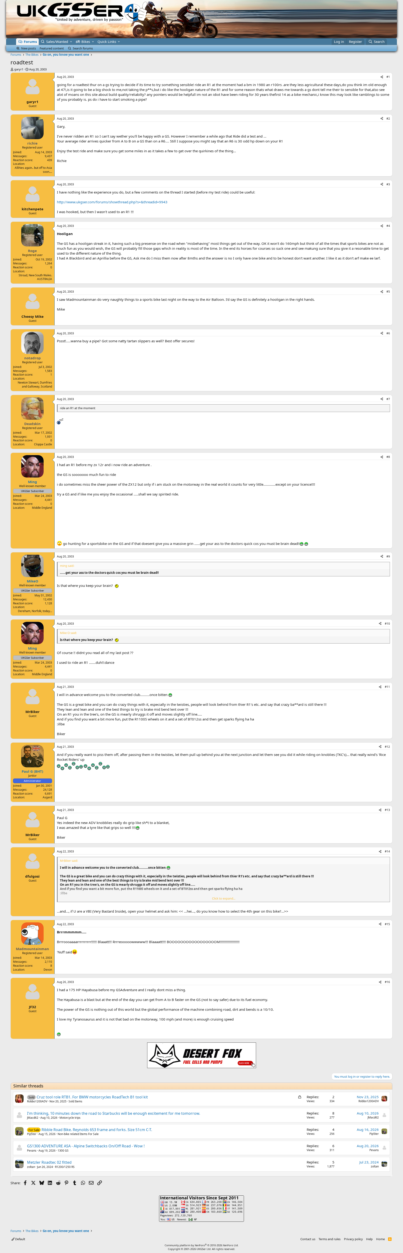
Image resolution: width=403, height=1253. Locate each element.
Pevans (31, 1151)
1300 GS (63, 1151)
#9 (388, 556)
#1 (388, 77)
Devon (48, 970)
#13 (387, 810)
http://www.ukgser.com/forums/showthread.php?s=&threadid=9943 (112, 202)
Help (369, 1239)
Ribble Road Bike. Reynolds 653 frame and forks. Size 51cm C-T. (97, 1129)
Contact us (307, 1239)
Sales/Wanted (57, 41)
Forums (30, 41)
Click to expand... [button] (223, 898)
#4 (388, 226)
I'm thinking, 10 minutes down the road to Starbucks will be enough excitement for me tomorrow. (113, 1113)
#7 (388, 399)
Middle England (42, 508)
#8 (388, 457)
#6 (388, 333)
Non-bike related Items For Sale (78, 1134)
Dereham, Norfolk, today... (35, 611)
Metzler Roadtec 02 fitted (49, 1162)
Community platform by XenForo (202, 1245)
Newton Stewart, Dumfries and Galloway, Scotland (35, 384)
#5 (388, 292)
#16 (387, 982)
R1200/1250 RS (65, 1167)
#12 (387, 747)
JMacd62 (32, 1118)
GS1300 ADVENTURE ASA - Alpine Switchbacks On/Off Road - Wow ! (86, 1146)
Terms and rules (329, 1239)
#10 (387, 624)
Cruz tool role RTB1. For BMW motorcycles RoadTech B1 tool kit (92, 1097)
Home (380, 1239)
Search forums (83, 48)
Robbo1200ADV (37, 1101)
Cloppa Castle (43, 444)
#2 (388, 119)
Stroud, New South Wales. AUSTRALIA (35, 277)
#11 (387, 687)
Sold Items (75, 1101)
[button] (71, 41)
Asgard (47, 797)
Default (19, 1239)
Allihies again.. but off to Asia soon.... (33, 170)
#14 (387, 851)
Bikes (85, 41)
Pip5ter (31, 1134)
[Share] (382, 77)
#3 (388, 184)
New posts (28, 48)
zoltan (31, 1167)
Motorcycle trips (69, 1118)
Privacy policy (353, 1239)
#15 (387, 924)
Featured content (52, 48)
